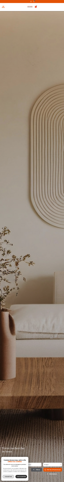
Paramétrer (8, 476)
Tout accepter (21, 476)
